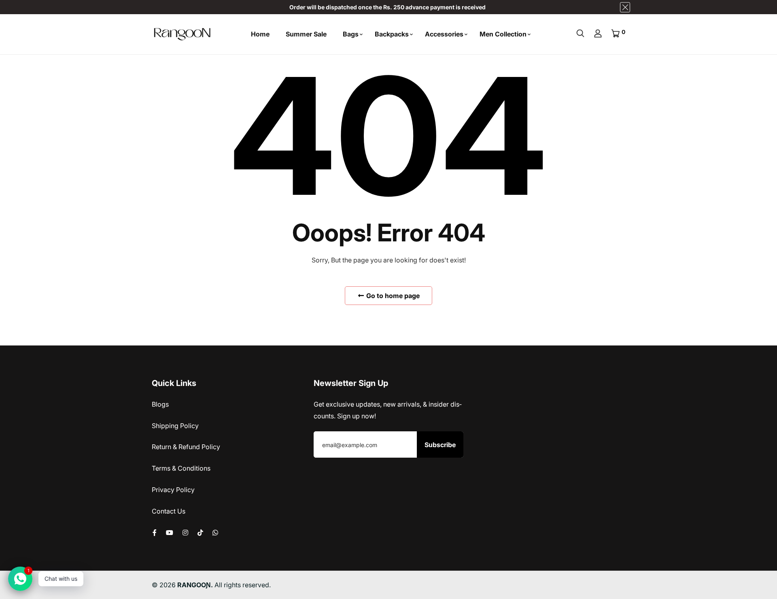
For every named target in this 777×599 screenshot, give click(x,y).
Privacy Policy (173, 490)
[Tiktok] (200, 533)
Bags (351, 34)
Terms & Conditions (181, 468)
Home (260, 34)
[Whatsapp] (215, 533)
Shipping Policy (175, 426)
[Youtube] (169, 533)
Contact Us (168, 511)
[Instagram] (185, 533)
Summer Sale (306, 34)
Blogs (160, 404)
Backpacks (392, 34)
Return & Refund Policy (186, 447)
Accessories (444, 34)
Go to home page (392, 296)
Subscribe (440, 445)
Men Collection (503, 34)
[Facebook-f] (154, 533)
